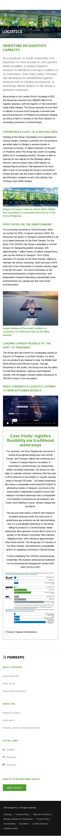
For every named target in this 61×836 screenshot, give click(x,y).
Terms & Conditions (42, 815)
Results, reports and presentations (21, 728)
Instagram (11, 757)
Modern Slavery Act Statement (18, 819)
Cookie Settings (40, 824)
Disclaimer (24, 824)
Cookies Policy (22, 815)
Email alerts (9, 721)
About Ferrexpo (11, 676)
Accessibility (10, 824)
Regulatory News (11, 713)
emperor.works (11, 829)
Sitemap (8, 815)
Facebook (11, 765)
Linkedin (10, 750)
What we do (9, 684)
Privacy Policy (43, 819)
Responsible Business (14, 691)
